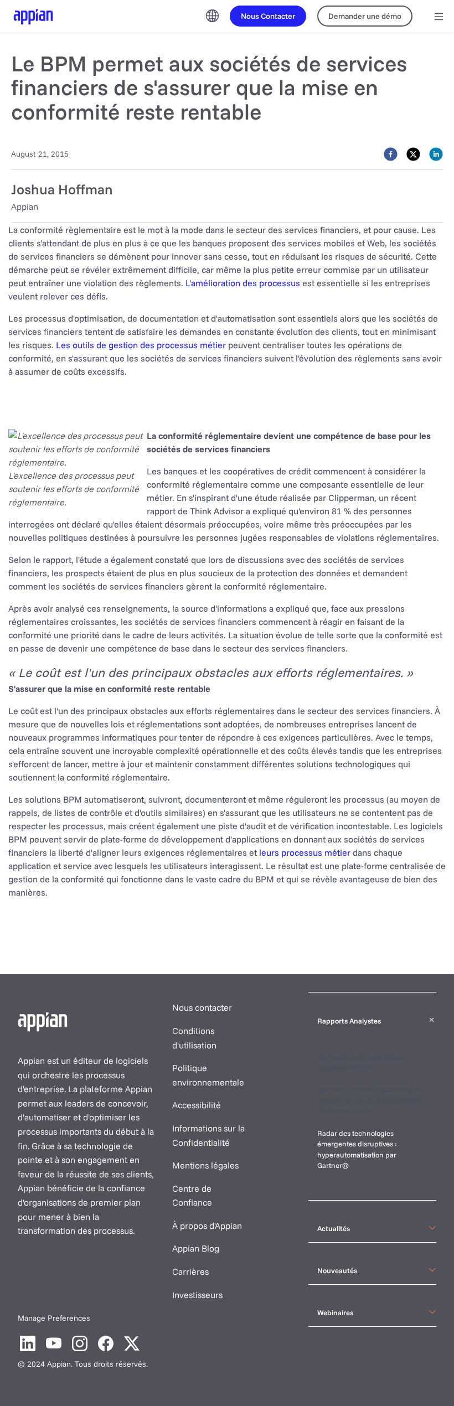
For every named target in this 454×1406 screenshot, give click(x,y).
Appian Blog (195, 1248)
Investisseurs (197, 1294)
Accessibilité (196, 1104)
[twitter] (413, 153)
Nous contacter (202, 1007)
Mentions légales (205, 1165)
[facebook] (391, 153)
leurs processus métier (304, 852)
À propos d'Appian (207, 1225)
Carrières (190, 1271)
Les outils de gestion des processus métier (141, 344)
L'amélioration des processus (242, 282)
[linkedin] (436, 153)
